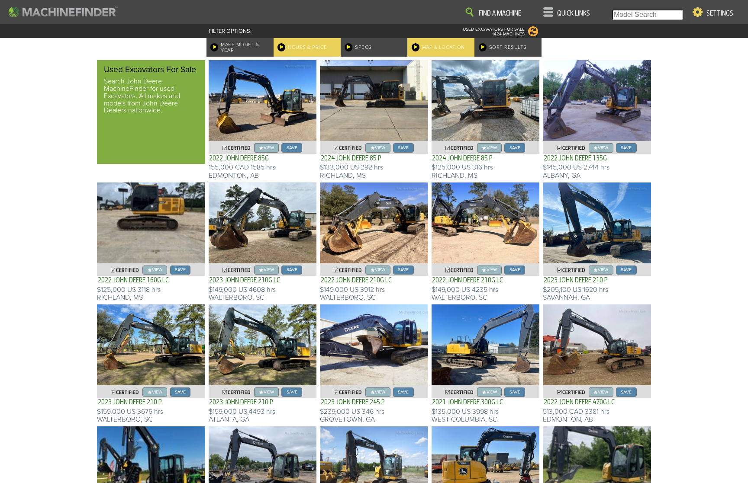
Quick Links (573, 13)
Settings (719, 13)
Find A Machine (500, 13)
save (292, 147)
